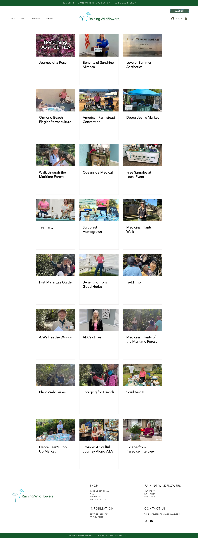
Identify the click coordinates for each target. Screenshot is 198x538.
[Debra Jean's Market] (142, 100)
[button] (186, 18)
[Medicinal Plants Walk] (142, 210)
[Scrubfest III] (142, 375)
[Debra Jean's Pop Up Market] (55, 430)
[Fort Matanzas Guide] (55, 265)
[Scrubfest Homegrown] (99, 210)
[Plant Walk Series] (55, 375)
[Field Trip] (142, 265)
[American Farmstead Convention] (99, 100)
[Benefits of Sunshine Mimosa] (99, 45)
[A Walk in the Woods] (55, 320)
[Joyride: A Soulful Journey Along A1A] (99, 430)
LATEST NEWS (150, 494)
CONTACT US (150, 497)
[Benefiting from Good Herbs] (99, 265)
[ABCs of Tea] (99, 320)
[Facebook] (146, 521)
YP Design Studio (121, 535)
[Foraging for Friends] (99, 375)
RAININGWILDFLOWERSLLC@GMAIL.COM (162, 514)
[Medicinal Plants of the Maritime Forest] (142, 320)
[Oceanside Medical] (99, 155)
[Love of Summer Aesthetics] (142, 45)
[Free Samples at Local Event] (142, 155)
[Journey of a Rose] (55, 45)
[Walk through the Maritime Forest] (55, 155)
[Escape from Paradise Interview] (142, 430)
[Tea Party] (55, 210)
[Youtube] (151, 521)
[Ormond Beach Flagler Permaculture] (55, 100)
